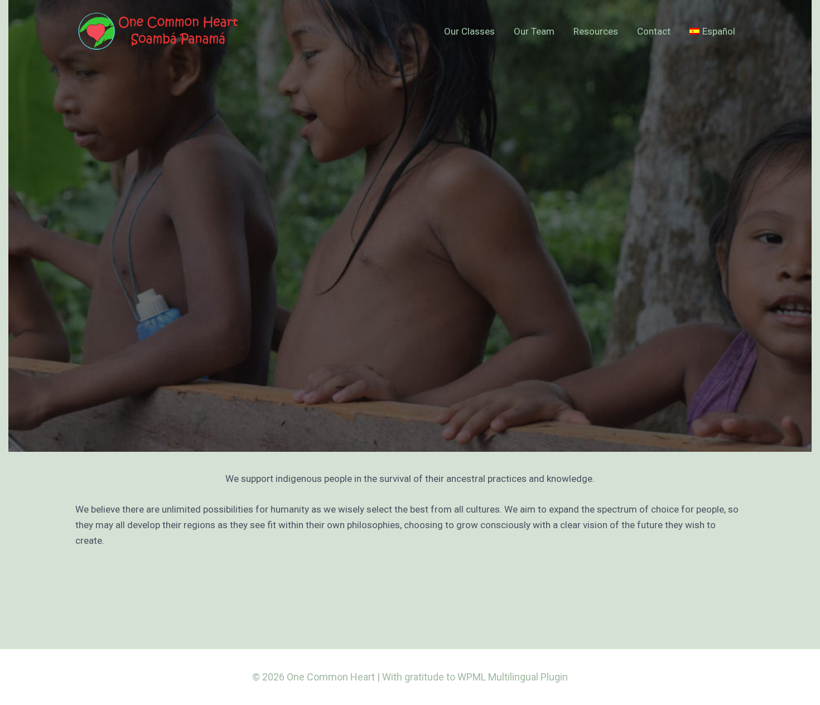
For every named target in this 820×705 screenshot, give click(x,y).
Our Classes (469, 31)
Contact (654, 31)
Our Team (534, 31)
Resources (595, 31)
